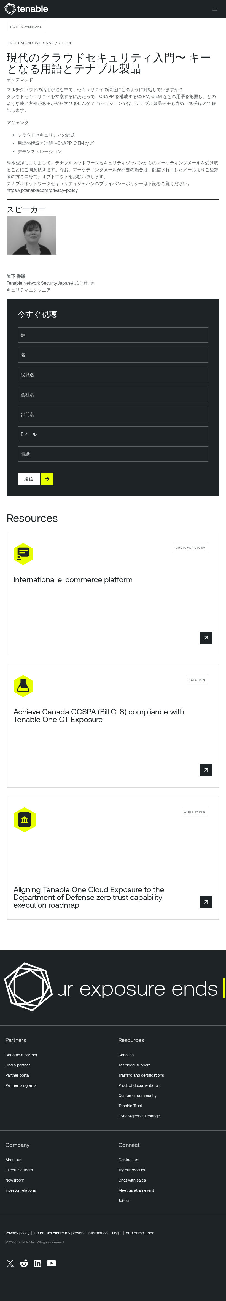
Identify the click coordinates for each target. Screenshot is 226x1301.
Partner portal (18, 1075)
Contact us (128, 1160)
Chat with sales (132, 1180)
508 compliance (140, 1233)
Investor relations (21, 1190)
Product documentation (139, 1085)
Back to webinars (25, 26)
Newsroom (15, 1180)
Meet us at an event (136, 1190)
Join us (124, 1200)
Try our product (132, 1170)
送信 (28, 478)
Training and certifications (141, 1075)
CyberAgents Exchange (139, 1116)
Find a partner (18, 1065)
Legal (117, 1233)
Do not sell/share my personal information (71, 1233)
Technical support (134, 1065)
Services (126, 1055)
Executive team (19, 1170)
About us (13, 1160)
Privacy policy (17, 1233)
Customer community (138, 1095)
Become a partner (21, 1055)
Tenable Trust (130, 1106)
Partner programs (21, 1085)
